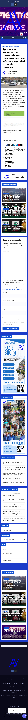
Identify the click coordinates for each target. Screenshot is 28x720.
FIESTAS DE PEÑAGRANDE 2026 (12, 478)
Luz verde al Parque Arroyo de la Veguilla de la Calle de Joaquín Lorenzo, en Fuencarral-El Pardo (13, 506)
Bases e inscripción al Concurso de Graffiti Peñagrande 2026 (14, 696)
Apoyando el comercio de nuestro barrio (16, 683)
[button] (23, 38)
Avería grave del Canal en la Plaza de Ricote (18, 149)
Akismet (11, 287)
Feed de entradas (7, 553)
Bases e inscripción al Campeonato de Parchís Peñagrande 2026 (14, 691)
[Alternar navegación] (13, 38)
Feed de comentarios (8, 557)
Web (4, 309)
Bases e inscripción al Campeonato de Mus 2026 (14, 686)
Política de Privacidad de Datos (11, 716)
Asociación (5, 46)
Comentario (6, 251)
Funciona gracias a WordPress (10, 678)
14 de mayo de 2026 (10, 617)
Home (4, 683)
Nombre (5, 292)
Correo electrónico (8, 300)
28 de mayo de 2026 (10, 585)
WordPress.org (7, 560)
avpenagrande (13, 71)
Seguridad (16, 46)
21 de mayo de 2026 (10, 601)
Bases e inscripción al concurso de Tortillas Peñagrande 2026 (14, 701)
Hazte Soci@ (17, 706)
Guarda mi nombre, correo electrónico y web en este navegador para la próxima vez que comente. (14, 322)
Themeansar (14, 679)
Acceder (5, 549)
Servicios (22, 716)
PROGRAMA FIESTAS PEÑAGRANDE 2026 (12, 196)
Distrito (11, 46)
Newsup (22, 678)
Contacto (10, 706)
